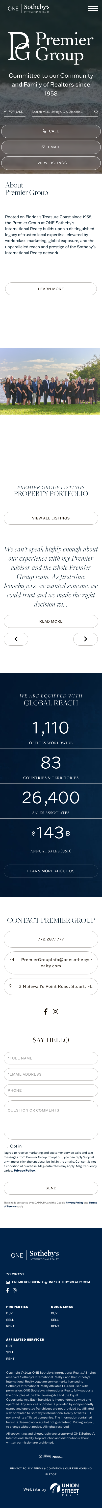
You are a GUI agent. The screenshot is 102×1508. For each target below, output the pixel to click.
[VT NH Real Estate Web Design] (64, 1489)
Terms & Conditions (49, 1468)
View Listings (52, 163)
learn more (51, 289)
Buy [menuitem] (9, 1313)
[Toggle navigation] (93, 8)
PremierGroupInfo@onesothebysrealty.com (57, 962)
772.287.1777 (51, 939)
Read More (51, 621)
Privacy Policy (24, 1171)
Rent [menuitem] (10, 1326)
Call (54, 131)
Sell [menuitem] (10, 1320)
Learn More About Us (51, 871)
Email (54, 147)
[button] (96, 111)
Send (51, 1188)
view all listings (51, 518)
